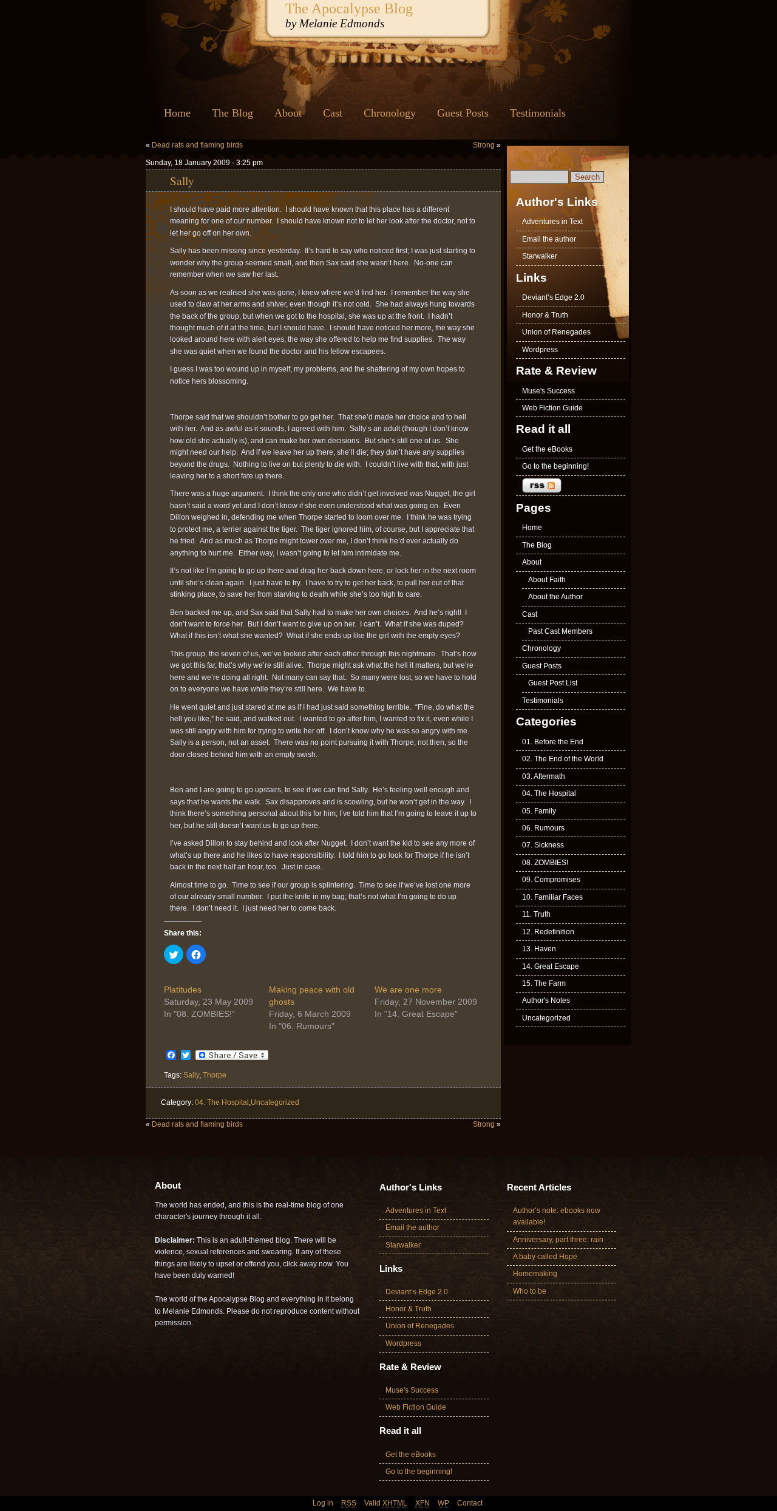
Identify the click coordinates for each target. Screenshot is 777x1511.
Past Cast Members (560, 631)
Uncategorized (275, 1102)
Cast (332, 113)
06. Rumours (543, 828)
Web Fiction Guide (552, 408)
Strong (484, 145)
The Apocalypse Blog (349, 8)
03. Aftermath (543, 776)
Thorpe (214, 1075)
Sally (182, 180)
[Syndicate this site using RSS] (570, 486)
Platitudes (183, 989)
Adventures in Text (552, 221)
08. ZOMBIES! (545, 862)
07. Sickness (543, 845)
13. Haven (539, 949)
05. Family (539, 811)
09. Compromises (551, 879)
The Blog (232, 113)
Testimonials (538, 113)
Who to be (529, 1291)
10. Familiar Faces (552, 897)
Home (177, 113)
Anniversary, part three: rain (558, 1239)
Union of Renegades (556, 332)
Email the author (549, 239)
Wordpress (540, 349)
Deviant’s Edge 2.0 (553, 297)
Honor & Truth (545, 315)
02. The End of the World (562, 759)
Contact (470, 1503)
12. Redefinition (548, 932)
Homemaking (535, 1273)
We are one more (408, 989)
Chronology (390, 113)
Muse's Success (548, 391)
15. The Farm (544, 983)
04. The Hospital (222, 1102)
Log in (323, 1503)
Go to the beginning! (555, 466)
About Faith (547, 580)
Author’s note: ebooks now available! (556, 1216)
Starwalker (539, 256)
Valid (385, 1503)
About (288, 113)
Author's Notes (546, 1000)
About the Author (555, 597)
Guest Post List (552, 683)
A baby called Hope (545, 1256)
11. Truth (536, 914)
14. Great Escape (550, 966)
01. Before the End (552, 742)
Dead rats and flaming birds (197, 145)
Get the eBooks (547, 449)
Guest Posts (463, 113)
